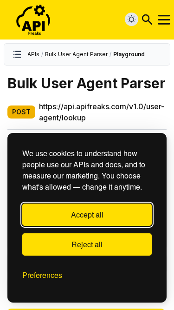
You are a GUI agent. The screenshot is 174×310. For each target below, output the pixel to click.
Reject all (87, 244)
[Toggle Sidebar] (17, 54)
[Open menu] (164, 20)
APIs (33, 54)
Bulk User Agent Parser (76, 54)
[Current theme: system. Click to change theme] (131, 19)
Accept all (87, 214)
